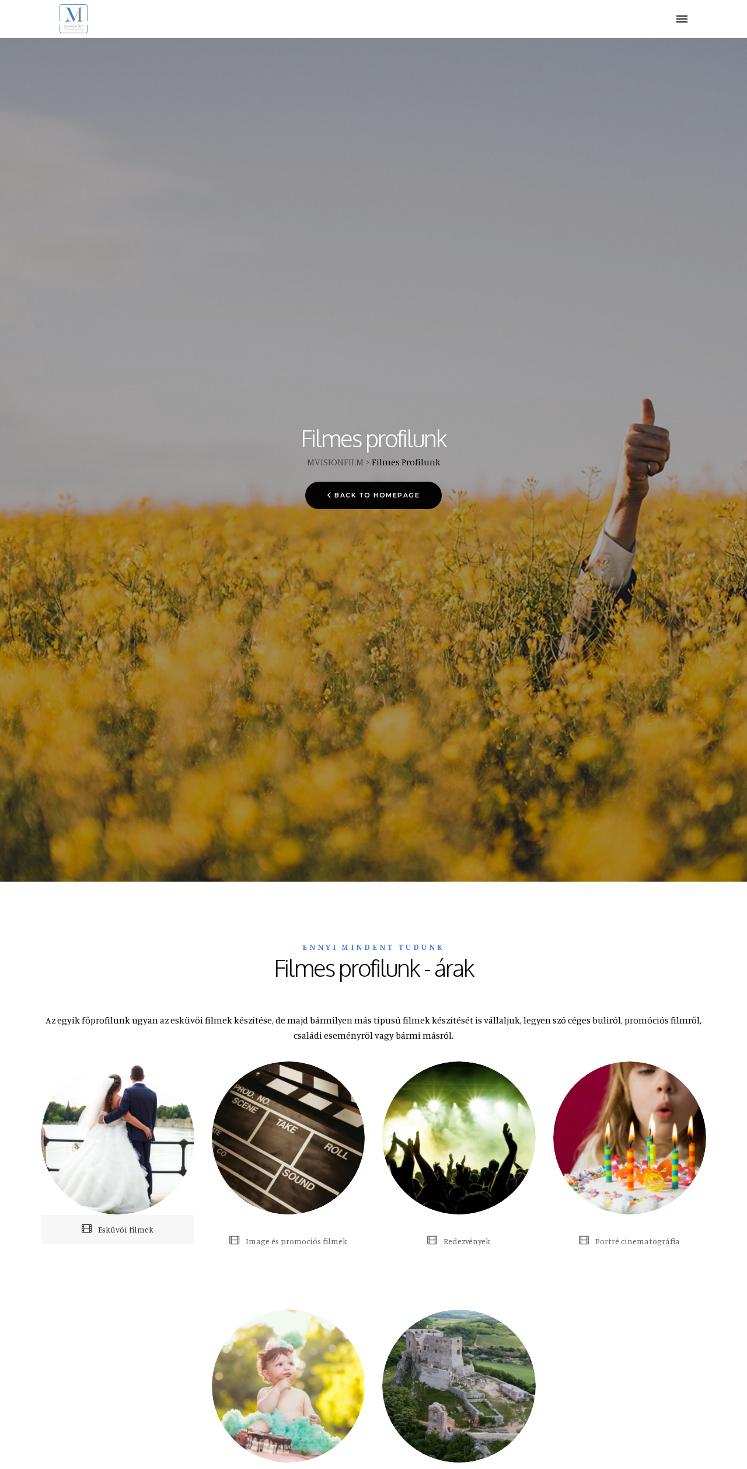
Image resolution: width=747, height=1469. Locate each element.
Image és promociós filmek (295, 1241)
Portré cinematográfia (637, 1241)
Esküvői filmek (124, 1229)
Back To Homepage (377, 495)
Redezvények (466, 1241)
